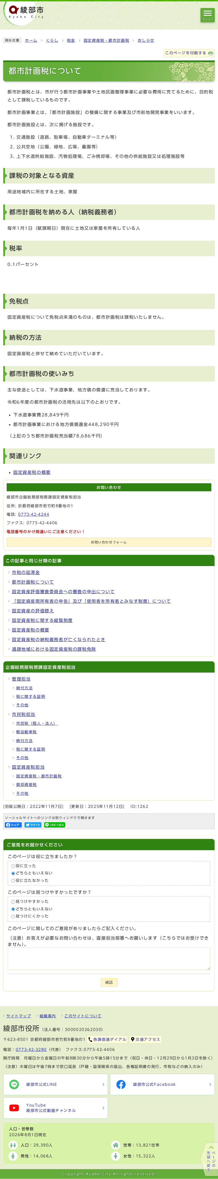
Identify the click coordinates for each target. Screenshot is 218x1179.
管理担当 (21, 679)
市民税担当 (23, 714)
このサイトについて (83, 1016)
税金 (71, 40)
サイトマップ (18, 1016)
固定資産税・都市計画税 (106, 40)
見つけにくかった (32, 916)
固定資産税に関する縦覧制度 (42, 620)
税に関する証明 (30, 696)
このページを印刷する (186, 53)
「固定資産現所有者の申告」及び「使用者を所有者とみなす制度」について (91, 601)
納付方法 (24, 688)
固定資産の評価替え (33, 611)
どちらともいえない (34, 873)
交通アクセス (148, 1039)
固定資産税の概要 (32, 472)
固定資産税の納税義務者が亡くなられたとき (59, 639)
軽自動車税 (26, 732)
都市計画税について (33, 582)
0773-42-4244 (33, 514)
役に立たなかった (32, 880)
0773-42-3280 (31, 1049)
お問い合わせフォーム (109, 542)
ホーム (31, 40)
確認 (109, 982)
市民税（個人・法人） (37, 723)
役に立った (26, 866)
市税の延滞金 (26, 572)
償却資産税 (26, 785)
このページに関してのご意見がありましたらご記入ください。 (73, 928)
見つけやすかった (32, 902)
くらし (52, 40)
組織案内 (48, 1016)
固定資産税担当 (28, 767)
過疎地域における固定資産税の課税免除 (54, 649)
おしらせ (146, 40)
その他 (22, 705)
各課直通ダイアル (110, 1039)
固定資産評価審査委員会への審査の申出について (63, 592)
